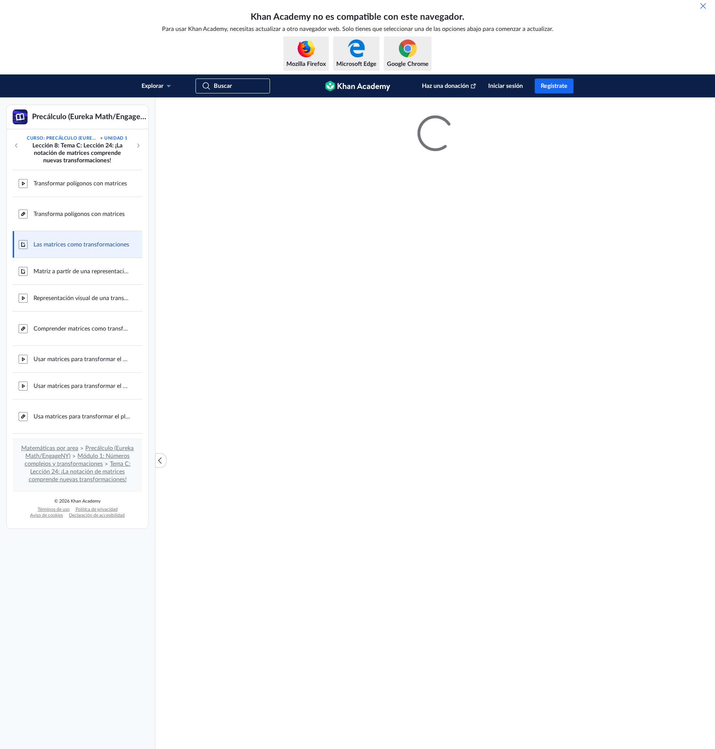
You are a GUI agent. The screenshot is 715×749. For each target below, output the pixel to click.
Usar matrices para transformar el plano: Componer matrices (82, 386)
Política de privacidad (97, 509)
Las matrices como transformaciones (81, 245)
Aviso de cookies (46, 515)
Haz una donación (445, 86)
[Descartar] (703, 6)
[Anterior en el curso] (16, 145)
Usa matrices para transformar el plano (82, 417)
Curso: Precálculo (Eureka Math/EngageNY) (63, 138)
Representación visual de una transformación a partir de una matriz (82, 298)
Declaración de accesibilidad (97, 515)
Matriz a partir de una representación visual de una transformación (82, 271)
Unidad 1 (116, 138)
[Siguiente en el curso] (138, 145)
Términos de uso (54, 509)
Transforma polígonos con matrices (79, 214)
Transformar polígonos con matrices (80, 184)
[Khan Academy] (357, 86)
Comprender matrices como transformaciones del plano (82, 329)
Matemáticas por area (49, 448)
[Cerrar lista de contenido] (161, 460)
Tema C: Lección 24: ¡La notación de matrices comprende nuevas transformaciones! (80, 471)
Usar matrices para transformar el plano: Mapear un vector (82, 359)
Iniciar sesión (505, 86)
